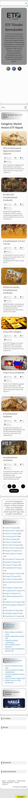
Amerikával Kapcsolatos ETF (14, 582)
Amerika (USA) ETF (11, 536)
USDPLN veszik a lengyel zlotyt (15, 678)
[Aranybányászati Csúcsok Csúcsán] (14, 231)
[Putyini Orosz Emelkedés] (14, 363)
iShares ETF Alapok (11, 533)
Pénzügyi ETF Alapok (12, 588)
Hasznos (17, 782)
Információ (5, 784)
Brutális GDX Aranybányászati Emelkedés (10, 197)
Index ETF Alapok (10, 528)
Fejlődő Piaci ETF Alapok (13, 602)
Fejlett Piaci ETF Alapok (12, 531)
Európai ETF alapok (11, 565)
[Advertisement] (14, 88)
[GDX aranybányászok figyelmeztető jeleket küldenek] (14, 138)
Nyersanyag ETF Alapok (12, 573)
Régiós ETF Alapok (11, 593)
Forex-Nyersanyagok (14, 661)
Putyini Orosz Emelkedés (13, 372)
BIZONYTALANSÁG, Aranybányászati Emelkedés (11, 290)
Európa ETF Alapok (11, 576)
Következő (14, 491)
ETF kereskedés (11, 781)
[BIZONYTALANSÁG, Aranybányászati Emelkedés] (14, 276)
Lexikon (4, 781)
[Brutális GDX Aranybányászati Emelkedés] (14, 185)
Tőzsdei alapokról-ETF (7, 782)
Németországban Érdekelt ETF (15, 605)
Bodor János (8, 157)
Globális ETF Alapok (11, 551)
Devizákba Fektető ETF (12, 613)
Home (5, 115)
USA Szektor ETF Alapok (12, 559)
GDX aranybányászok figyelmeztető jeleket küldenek (12, 151)
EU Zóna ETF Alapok (11, 579)
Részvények (7, 763)
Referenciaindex (21, 781)
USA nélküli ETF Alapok (12, 610)
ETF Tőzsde (6, 718)
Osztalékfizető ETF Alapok (13, 568)
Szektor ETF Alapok (11, 542)
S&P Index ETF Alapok (12, 545)
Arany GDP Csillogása (12, 331)
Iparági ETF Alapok (11, 562)
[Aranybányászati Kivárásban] (14, 447)
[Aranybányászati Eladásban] (14, 404)
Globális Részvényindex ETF (14, 596)
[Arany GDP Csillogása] (14, 323)
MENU (3, 107)
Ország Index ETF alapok (13, 591)
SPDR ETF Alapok (10, 539)
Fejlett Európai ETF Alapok (13, 554)
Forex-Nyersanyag (9, 772)
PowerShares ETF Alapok (13, 616)
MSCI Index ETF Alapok (12, 548)
